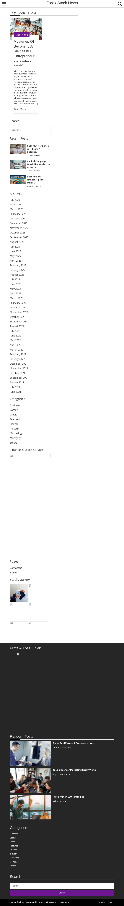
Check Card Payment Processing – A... (73, 743)
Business (22, 35)
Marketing (16, 433)
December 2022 (19, 307)
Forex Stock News (62, 3)
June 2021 (15, 391)
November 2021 (19, 368)
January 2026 (17, 218)
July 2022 (15, 331)
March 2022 (16, 349)
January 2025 (17, 270)
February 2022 (18, 354)
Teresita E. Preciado (61, 747)
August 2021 (17, 382)
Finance (14, 424)
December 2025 (19, 223)
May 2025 (15, 256)
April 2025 (15, 260)
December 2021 (19, 363)
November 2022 (19, 312)
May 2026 (15, 204)
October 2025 (17, 232)
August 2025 (17, 242)
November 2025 (19, 228)
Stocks (13, 442)
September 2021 (19, 377)
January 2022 (17, 359)
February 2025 (18, 265)
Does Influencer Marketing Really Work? (74, 769)
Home (13, 572)
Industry (14, 428)
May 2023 (15, 288)
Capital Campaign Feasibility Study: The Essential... (38, 164)
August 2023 (17, 274)
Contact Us (16, 568)
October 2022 (17, 317)
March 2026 (16, 209)
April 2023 (15, 293)
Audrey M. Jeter (33, 186)
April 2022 (15, 345)
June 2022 (15, 335)
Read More (20, 109)
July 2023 (15, 279)
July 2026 (15, 199)
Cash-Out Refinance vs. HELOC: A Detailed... (38, 148)
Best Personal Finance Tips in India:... (35, 179)
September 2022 (19, 321)
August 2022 (17, 326)
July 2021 (15, 387)
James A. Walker (33, 155)
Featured (15, 419)
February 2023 (18, 302)
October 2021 (17, 373)
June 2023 (15, 284)
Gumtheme (64, 902)
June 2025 (15, 251)
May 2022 (15, 340)
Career (14, 410)
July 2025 (15, 246)
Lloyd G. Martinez (60, 774)
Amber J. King (58, 801)
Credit (13, 414)
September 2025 (19, 237)
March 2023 (16, 298)
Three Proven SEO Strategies (68, 796)
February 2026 (18, 214)
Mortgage (15, 438)
